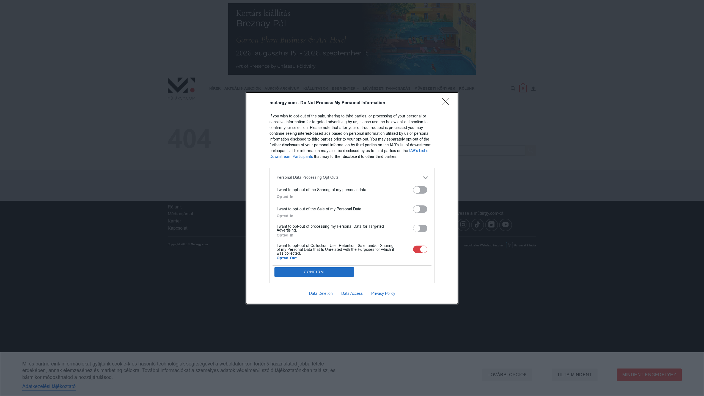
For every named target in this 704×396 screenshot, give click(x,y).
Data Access (352, 293)
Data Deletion (321, 293)
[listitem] (352, 178)
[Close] (447, 103)
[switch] (420, 190)
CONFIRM (314, 272)
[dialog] (352, 198)
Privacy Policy (383, 293)
